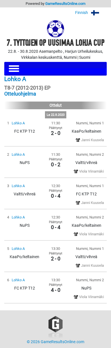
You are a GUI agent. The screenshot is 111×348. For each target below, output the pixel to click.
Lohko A (18, 123)
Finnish (82, 12)
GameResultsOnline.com (65, 3)
